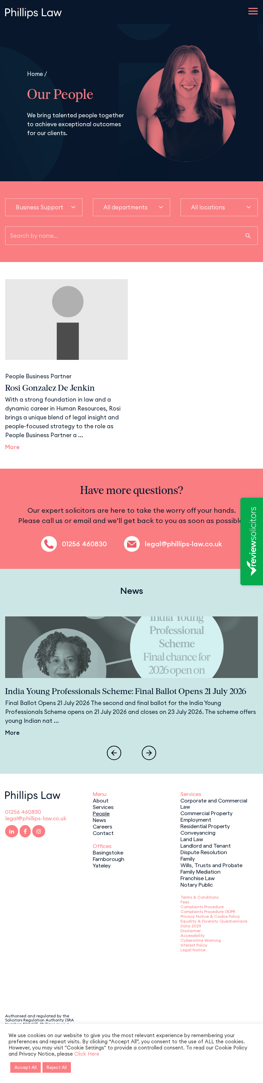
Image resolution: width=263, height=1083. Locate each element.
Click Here (86, 1054)
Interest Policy (194, 945)
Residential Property (205, 825)
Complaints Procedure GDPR (207, 911)
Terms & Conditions (199, 897)
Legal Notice (192, 949)
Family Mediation (200, 871)
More (12, 447)
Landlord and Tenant (205, 845)
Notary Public (196, 884)
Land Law (191, 838)
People (101, 813)
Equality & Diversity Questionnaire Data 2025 (213, 923)
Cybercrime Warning (200, 940)
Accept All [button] (25, 1067)
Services (103, 806)
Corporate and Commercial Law (213, 803)
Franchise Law (197, 877)
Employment (195, 819)
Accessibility (192, 935)
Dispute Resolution (203, 851)
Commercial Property (206, 812)
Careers (102, 826)
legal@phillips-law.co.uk (183, 543)
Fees (184, 901)
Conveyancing (197, 832)
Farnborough (108, 858)
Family (187, 858)
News (99, 819)
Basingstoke (108, 852)
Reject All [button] (57, 1067)
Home (35, 73)
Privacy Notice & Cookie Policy (210, 916)
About (101, 800)
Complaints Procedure (202, 906)
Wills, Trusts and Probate (211, 864)
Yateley (102, 865)
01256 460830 (84, 543)
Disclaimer (190, 930)
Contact (103, 832)
